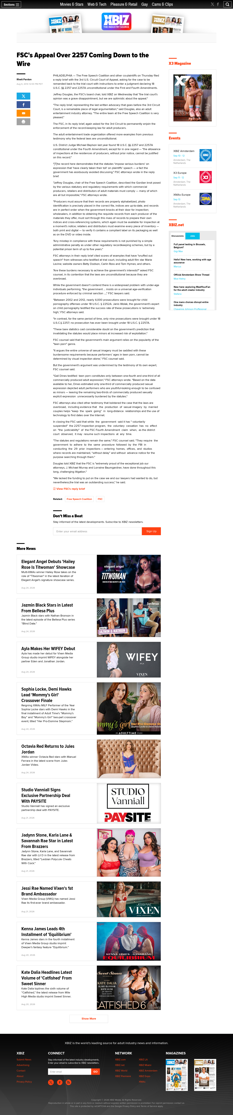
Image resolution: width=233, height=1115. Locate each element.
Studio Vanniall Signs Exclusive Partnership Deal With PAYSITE (45, 795)
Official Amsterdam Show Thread (191, 275)
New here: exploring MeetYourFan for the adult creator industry (192, 288)
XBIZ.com (120, 1059)
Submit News (24, 1059)
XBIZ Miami (145, 1065)
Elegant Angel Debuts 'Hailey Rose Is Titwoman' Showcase (48, 564)
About (20, 1076)
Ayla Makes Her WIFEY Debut (48, 648)
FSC (100, 499)
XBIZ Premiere (123, 1076)
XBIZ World (121, 1070)
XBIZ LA (143, 1059)
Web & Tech (96, 4)
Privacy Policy (24, 1082)
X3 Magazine (180, 63)
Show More (89, 1019)
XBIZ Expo (144, 1076)
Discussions (178, 235)
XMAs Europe (182, 195)
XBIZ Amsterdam (183, 151)
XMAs (142, 1082)
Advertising (23, 1065)
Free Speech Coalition (79, 499)
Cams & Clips (162, 4)
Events (174, 138)
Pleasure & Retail (123, 4)
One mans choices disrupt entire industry (191, 303)
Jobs (192, 235)
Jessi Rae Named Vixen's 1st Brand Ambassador (47, 891)
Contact (21, 1070)
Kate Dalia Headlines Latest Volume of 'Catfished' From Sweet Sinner (46, 978)
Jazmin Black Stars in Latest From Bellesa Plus (47, 608)
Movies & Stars (71, 4)
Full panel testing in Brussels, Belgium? (190, 246)
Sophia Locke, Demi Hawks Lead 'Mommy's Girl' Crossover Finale (46, 695)
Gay (144, 4)
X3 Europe (180, 173)
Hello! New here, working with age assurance (192, 261)
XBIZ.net (176, 225)
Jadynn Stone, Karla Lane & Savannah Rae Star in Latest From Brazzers (47, 841)
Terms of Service (149, 1106)
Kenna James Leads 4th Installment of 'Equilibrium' (46, 931)
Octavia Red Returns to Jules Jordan (47, 749)
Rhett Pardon (24, 79)
